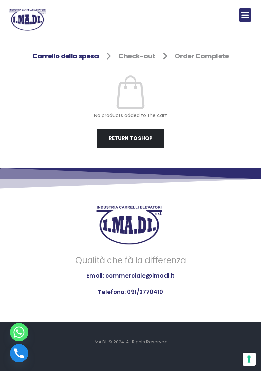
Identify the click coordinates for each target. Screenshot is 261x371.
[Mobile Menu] (245, 15)
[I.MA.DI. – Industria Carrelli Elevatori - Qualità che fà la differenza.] (28, 19)
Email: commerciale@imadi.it (130, 276)
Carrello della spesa (65, 56)
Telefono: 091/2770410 (130, 292)
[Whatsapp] (19, 332)
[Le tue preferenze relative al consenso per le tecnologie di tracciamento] (249, 359)
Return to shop (131, 138)
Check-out (136, 56)
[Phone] (19, 353)
